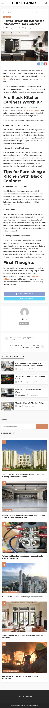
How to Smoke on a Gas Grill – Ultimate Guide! (30, 378)
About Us (29, 696)
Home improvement (11, 591)
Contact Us (20, 696)
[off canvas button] (2, 3)
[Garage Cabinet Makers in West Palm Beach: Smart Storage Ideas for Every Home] (24, 496)
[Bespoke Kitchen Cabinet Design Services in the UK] (24, 578)
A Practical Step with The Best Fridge (29, 403)
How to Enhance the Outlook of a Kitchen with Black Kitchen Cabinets (29, 365)
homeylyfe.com (34, 705)
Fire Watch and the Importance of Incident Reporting (20, 677)
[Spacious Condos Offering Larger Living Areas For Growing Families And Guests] (24, 455)
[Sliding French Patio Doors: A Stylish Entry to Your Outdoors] (24, 617)
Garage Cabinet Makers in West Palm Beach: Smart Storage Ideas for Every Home (23, 516)
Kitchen (7, 17)
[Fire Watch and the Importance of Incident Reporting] (24, 657)
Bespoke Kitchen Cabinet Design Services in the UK (24, 597)
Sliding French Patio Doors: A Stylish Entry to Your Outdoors (23, 636)
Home (6, 469)
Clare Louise (22, 382)
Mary (7, 28)
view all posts (24, 323)
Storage (8, 510)
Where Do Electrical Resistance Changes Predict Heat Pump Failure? (22, 557)
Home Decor (9, 630)
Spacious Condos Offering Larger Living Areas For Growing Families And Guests (23, 475)
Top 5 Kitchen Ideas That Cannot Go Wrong (28, 391)
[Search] (46, 3)
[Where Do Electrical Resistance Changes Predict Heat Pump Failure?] (24, 537)
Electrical (8, 551)
